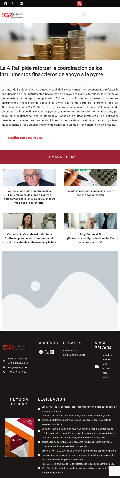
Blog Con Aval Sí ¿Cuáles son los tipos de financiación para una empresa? (90, 238)
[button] (79, 3)
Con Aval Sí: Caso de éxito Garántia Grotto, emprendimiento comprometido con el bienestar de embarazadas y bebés (29, 238)
